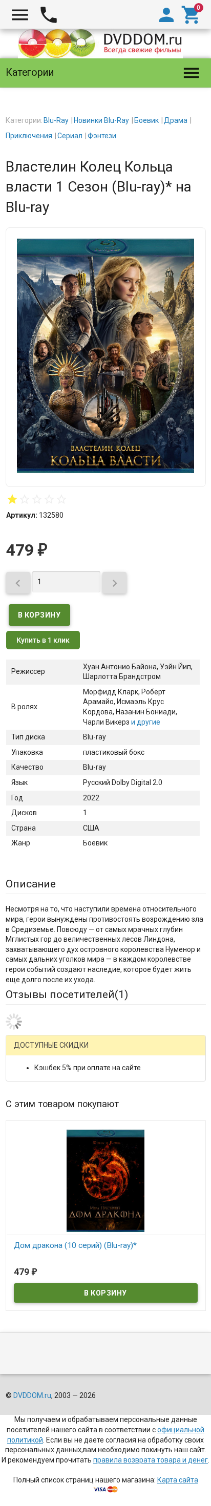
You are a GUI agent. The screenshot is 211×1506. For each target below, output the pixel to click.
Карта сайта (177, 1480)
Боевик (146, 120)
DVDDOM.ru (32, 1395)
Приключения (29, 136)
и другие (145, 722)
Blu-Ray (56, 120)
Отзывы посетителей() (67, 994)
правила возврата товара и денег (150, 1460)
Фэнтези (102, 136)
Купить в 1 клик (43, 640)
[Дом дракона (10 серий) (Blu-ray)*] (106, 1180)
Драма (175, 120)
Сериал (69, 136)
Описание (31, 884)
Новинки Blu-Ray (101, 120)
